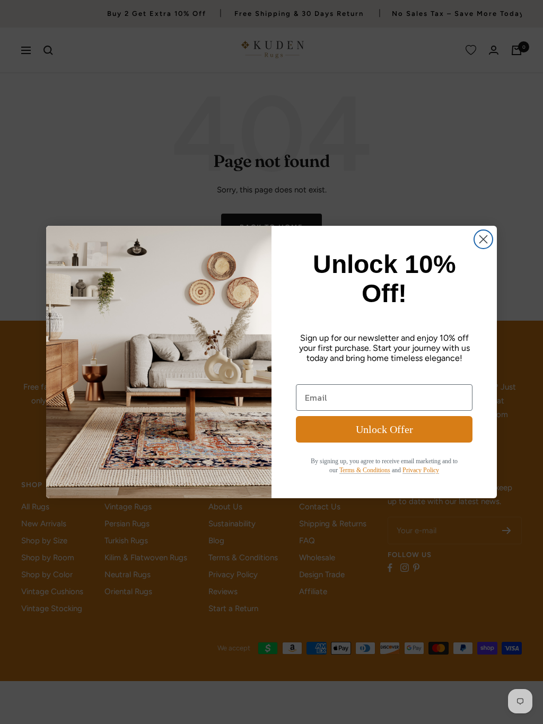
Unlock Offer (384, 429)
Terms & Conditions (364, 470)
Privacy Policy (420, 470)
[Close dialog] (483, 239)
